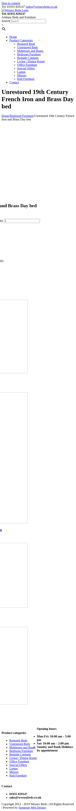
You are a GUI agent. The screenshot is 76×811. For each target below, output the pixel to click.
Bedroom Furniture (21, 751)
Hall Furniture (18, 775)
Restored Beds (18, 740)
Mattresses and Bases (22, 747)
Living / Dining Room (23, 758)
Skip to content (11, 3)
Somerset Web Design (32, 807)
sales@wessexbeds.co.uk (41, 6)
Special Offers (18, 765)
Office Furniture (19, 761)
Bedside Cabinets (20, 754)
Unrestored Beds (19, 744)
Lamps (13, 768)
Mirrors (14, 772)
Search (6, 21)
